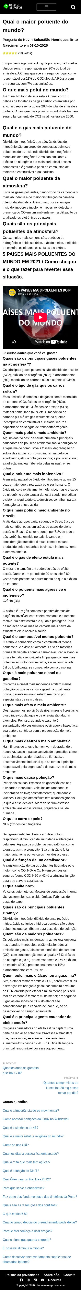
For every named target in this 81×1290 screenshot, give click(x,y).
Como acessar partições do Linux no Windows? (36, 1119)
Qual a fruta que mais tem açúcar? (26, 1162)
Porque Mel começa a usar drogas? (27, 1231)
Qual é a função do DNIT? (21, 1170)
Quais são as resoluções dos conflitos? (30, 1205)
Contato (69, 1275)
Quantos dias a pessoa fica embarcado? (31, 1153)
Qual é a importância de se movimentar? (31, 1110)
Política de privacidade (22, 1275)
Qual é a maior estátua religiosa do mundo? (33, 1136)
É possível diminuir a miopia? (23, 1248)
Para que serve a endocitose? (23, 1188)
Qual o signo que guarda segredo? (27, 1239)
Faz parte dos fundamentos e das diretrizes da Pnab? (40, 1196)
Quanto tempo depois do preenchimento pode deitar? (40, 1222)
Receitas (54, 1280)
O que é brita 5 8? (15, 1214)
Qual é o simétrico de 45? (20, 1127)
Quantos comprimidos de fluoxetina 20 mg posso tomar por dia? (60, 1087)
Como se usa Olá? (16, 1145)
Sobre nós (51, 1275)
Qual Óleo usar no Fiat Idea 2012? (27, 1179)
